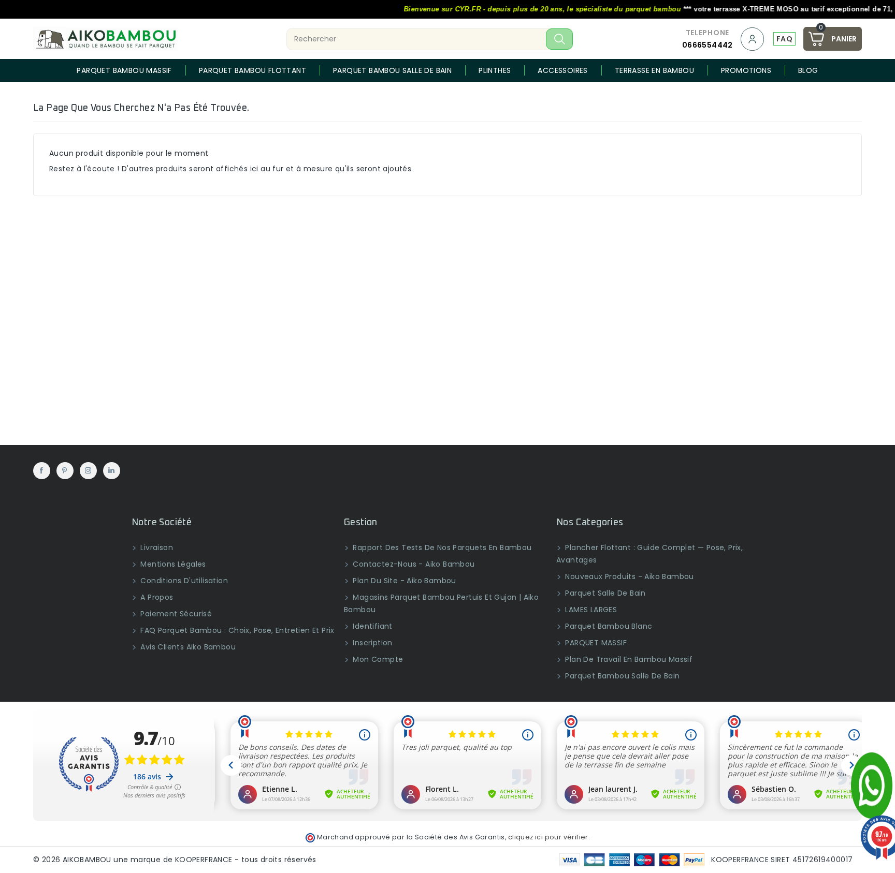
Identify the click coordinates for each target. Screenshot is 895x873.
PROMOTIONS (746, 70)
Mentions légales (172, 564)
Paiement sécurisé (175, 614)
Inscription (372, 643)
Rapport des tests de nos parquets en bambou (441, 547)
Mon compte (377, 659)
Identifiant (372, 626)
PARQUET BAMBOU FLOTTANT (252, 70)
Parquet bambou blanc (607, 626)
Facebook (41, 470)
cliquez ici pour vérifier (548, 837)
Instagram (88, 470)
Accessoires (562, 70)
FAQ (784, 39)
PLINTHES (495, 70)
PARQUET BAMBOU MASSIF (124, 70)
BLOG (808, 70)
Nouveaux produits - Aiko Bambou (628, 576)
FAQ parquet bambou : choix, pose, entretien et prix (236, 630)
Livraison (155, 547)
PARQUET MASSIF (595, 643)
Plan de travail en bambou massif (627, 659)
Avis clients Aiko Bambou (187, 647)
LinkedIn (111, 470)
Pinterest (65, 470)
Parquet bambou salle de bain (392, 70)
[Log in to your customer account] (753, 39)
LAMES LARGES (590, 609)
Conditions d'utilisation (183, 580)
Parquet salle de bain (604, 593)
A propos (156, 597)
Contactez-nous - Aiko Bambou (413, 564)
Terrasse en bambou (654, 70)
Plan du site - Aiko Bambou (403, 580)
